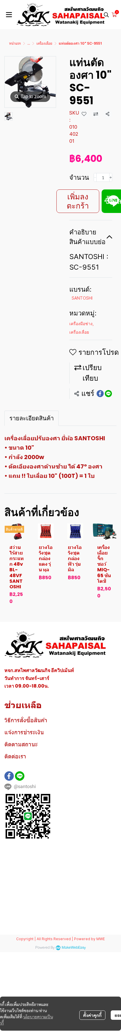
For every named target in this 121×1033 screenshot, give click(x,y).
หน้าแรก (15, 43)
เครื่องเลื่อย (44, 43)
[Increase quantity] (111, 177)
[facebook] (9, 776)
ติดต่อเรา (15, 756)
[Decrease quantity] (95, 177)
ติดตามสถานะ (21, 744)
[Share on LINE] (108, 393)
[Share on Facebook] (100, 393)
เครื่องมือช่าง (81, 323)
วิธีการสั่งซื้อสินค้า (25, 720)
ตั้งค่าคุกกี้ (92, 1015)
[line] (19, 776)
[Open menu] (9, 15)
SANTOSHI (82, 297)
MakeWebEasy (74, 948)
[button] (106, 15)
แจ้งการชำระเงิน (24, 732)
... (28, 43)
